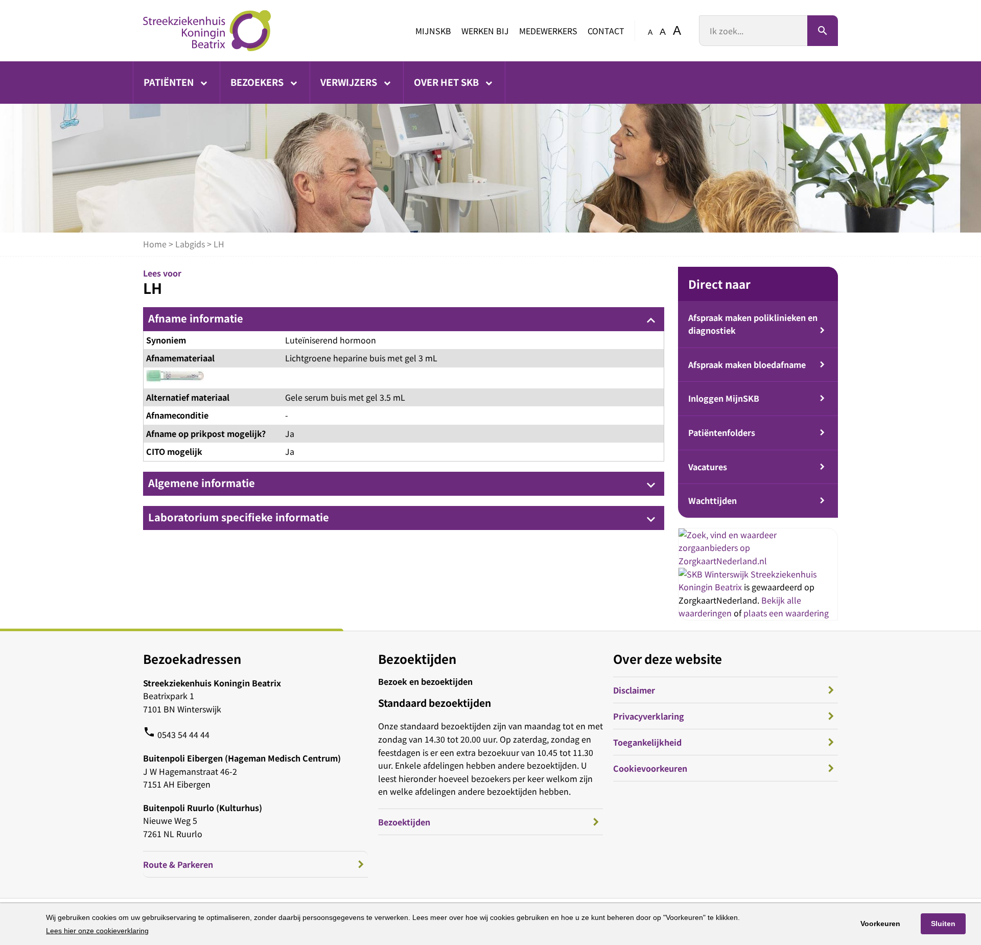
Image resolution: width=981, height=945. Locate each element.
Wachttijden (712, 500)
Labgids (190, 244)
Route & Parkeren (178, 864)
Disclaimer (634, 690)
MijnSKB (433, 31)
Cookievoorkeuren (650, 768)
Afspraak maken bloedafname (747, 364)
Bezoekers (258, 81)
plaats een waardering (786, 613)
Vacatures (707, 466)
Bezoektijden (404, 822)
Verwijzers (349, 81)
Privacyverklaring (648, 716)
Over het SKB (447, 81)
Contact (606, 31)
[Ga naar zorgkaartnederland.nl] (758, 561)
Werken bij (485, 31)
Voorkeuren (880, 923)
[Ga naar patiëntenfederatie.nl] (715, 574)
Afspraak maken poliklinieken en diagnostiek (753, 324)
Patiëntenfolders (721, 432)
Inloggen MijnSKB (723, 398)
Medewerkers (548, 31)
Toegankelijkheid (647, 742)
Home (155, 244)
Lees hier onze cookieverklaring (97, 931)
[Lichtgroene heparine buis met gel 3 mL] (175, 378)
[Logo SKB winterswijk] (207, 30)
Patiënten (170, 81)
